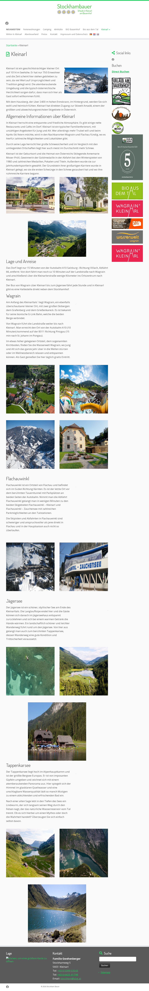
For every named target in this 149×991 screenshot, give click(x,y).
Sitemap (105, 972)
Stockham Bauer (53, 986)
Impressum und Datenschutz (74, 34)
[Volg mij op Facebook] (7, 23)
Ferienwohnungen (31, 29)
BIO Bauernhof (73, 29)
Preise (44, 34)
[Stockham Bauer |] (74, 9)
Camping (47, 29)
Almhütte (58, 29)
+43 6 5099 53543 (67, 970)
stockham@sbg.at (71, 978)
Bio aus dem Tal (90, 29)
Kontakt (53, 34)
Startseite (11, 45)
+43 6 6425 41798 (67, 974)
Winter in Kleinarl (14, 34)
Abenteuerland (31, 34)
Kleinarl (105, 29)
